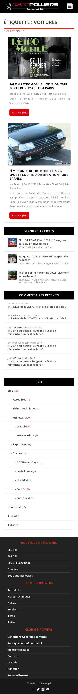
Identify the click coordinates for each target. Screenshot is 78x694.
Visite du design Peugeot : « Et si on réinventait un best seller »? (32, 332)
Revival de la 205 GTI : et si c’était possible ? (38, 306)
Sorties (42, 282)
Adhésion (13, 669)
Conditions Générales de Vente (27, 636)
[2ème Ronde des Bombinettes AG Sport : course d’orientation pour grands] (39, 144)
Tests (11, 516)
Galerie (12, 603)
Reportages (20, 444)
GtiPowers (54, 263)
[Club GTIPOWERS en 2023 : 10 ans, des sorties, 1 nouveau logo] (12, 242)
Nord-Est (57, 184)
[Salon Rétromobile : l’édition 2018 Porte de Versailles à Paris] (39, 58)
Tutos (11, 525)
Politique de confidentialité (25, 643)
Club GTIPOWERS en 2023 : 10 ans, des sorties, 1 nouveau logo (42, 241)
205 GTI (12, 550)
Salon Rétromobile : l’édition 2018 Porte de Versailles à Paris (38, 86)
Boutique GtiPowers (20, 575)
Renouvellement (18, 675)
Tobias (17, 184)
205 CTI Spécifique (19, 563)
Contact (13, 656)
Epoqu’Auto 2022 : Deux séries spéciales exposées (43, 258)
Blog (46, 263)
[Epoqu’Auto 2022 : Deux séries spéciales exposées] (12, 258)
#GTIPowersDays (41, 279)
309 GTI (12, 556)
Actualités (40, 93)
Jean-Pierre (15, 327)
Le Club (48, 247)
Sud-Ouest (23, 498)
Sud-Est (21, 489)
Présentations (25, 435)
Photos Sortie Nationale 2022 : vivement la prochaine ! (44, 274)
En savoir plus (19, 112)
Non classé (14, 507)
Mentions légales (18, 649)
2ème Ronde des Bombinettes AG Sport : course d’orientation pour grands (38, 175)
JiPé (16, 93)
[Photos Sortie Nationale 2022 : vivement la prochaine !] (12, 275)
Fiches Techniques (24, 408)
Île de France (24, 471)
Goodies (13, 569)
